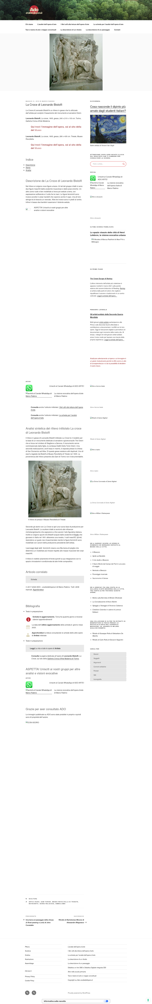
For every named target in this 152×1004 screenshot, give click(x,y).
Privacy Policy (30, 976)
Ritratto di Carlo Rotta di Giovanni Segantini (107, 640)
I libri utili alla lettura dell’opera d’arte (75, 24)
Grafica (27, 955)
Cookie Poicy (29, 980)
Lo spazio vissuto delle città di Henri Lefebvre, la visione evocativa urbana (108, 234)
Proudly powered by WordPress (79, 993)
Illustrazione (29, 959)
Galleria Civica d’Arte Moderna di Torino (63, 658)
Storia (28, 167)
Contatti (117, 30)
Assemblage (29, 963)
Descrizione (30, 165)
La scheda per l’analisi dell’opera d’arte (108, 24)
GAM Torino (46, 902)
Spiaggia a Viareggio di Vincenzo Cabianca (107, 605)
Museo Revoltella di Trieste (65, 902)
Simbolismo (61, 903)
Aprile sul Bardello (98, 556)
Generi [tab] (96, 654)
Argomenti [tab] (97, 662)
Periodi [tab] (96, 671)
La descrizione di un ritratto (71, 30)
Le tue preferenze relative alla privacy (85, 1001)
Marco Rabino (48, 101)
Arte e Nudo (34, 902)
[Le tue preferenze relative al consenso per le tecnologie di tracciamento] (148, 1000)
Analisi (28, 170)
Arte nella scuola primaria (77, 972)
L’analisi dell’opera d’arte (46, 24)
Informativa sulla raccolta (55, 1001)
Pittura (27, 947)
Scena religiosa (47, 903)
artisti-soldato (104, 322)
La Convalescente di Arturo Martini (104, 602)
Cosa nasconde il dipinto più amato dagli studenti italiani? (108, 108)
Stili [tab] (95, 675)
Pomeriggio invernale (99, 574)
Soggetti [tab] (96, 658)
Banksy (122, 288)
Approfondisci (38, 589)
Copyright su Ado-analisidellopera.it (80, 980)
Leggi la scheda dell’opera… (107, 296)
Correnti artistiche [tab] (100, 667)
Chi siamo (29, 24)
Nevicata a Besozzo (99, 570)
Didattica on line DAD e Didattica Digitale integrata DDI (87, 967)
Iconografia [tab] (97, 679)
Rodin (76, 534)
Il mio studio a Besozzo (100, 560)
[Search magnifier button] (123, 164)
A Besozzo (96, 552)
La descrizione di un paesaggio (98, 30)
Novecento (34, 903)
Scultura (33, 899)
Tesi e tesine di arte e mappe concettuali (40, 30)
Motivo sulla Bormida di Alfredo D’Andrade (107, 598)
